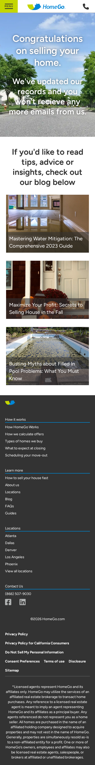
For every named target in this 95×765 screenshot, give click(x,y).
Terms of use (54, 661)
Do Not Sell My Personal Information (34, 652)
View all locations (18, 571)
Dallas (9, 543)
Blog (8, 499)
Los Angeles (14, 557)
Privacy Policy (16, 634)
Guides (10, 513)
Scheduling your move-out (26, 455)
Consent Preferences (22, 661)
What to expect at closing (25, 448)
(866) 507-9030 (18, 594)
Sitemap (12, 670)
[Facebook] (8, 602)
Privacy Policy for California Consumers (37, 643)
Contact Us (14, 586)
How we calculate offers (24, 434)
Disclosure (77, 661)
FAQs (9, 506)
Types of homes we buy (24, 441)
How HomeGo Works (22, 427)
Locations (13, 492)
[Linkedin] (23, 602)
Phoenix (11, 564)
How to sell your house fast (26, 478)
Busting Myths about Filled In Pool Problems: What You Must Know (44, 371)
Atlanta (10, 536)
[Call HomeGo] (86, 7)
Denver (11, 550)
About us (12, 485)
